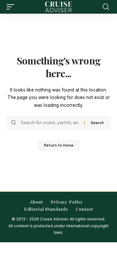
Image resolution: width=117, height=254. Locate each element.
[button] (12, 6)
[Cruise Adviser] (58, 7)
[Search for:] (50, 123)
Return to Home (58, 145)
